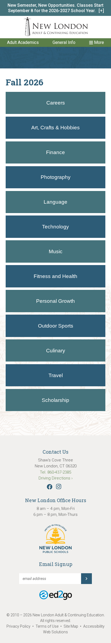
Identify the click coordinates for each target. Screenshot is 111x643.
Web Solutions (55, 632)
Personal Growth (55, 301)
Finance (55, 152)
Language (55, 202)
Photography (56, 177)
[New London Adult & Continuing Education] (55, 27)
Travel (55, 375)
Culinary (55, 350)
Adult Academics (23, 42)
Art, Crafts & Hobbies (55, 127)
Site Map (71, 626)
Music (56, 251)
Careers (55, 103)
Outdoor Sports (55, 326)
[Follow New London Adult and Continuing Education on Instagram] (60, 488)
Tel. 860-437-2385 (55, 472)
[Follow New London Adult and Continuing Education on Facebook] (51, 488)
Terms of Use (47, 626)
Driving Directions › (55, 478)
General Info (64, 42)
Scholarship (55, 400)
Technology (55, 227)
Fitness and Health (55, 276)
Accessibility (94, 626)
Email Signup (55, 564)
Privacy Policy (18, 626)
